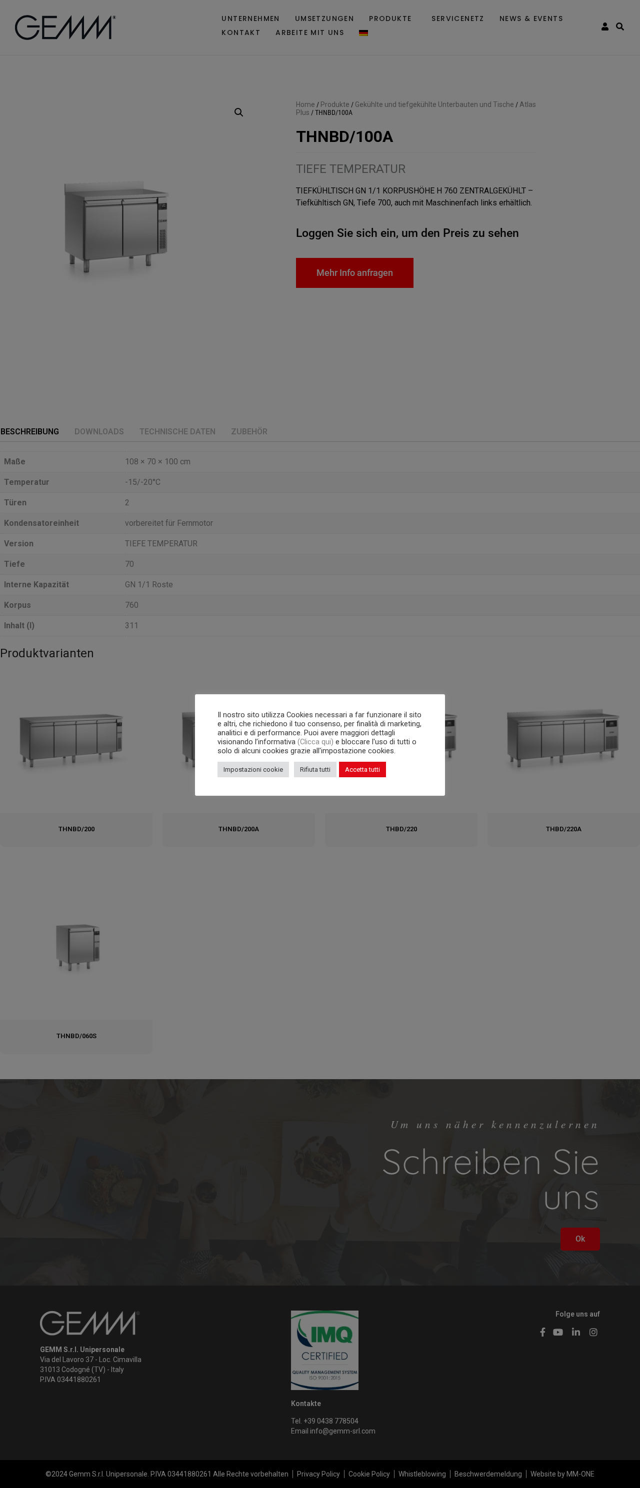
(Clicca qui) (317, 741)
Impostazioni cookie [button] (253, 769)
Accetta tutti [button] (362, 769)
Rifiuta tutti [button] (315, 769)
